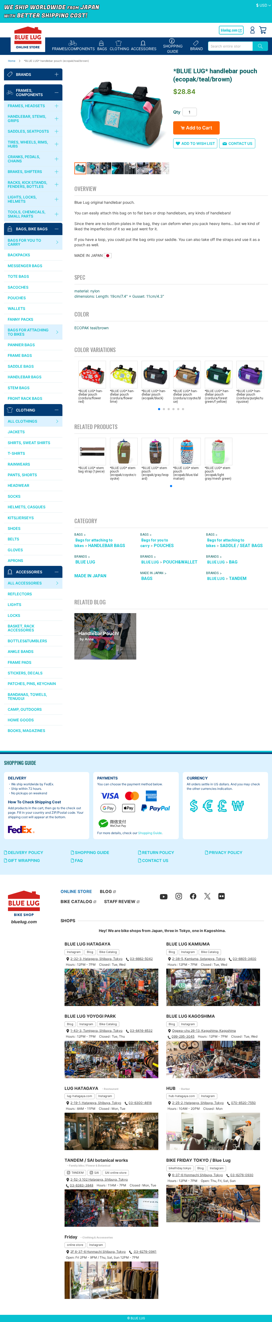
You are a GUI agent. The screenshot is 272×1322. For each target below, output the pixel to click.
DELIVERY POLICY (25, 852)
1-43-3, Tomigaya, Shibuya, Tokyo (96, 1031)
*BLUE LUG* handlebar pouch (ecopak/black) (154, 394)
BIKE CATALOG (76, 901)
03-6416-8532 (141, 1031)
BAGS (78, 534)
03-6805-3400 (244, 959)
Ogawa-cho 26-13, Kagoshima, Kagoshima (204, 1031)
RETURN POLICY (157, 852)
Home (11, 60)
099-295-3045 (183, 1036)
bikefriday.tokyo (180, 1168)
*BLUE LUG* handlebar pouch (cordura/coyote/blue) (187, 396)
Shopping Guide (150, 833)
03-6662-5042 (141, 959)
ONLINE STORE (76, 891)
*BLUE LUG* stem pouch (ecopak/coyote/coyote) (123, 473)
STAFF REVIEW (119, 901)
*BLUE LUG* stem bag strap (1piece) (91, 469)
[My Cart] (263, 30)
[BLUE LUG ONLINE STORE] (27, 37)
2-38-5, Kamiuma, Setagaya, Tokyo (198, 959)
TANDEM (237, 578)
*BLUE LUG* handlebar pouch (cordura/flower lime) (122, 396)
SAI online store (115, 1172)
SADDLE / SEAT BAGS (241, 545)
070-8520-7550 (243, 1103)
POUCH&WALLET (180, 562)
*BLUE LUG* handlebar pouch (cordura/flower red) (90, 396)
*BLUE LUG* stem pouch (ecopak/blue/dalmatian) (186, 473)
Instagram (74, 952)
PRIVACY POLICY (225, 852)
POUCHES (164, 545)
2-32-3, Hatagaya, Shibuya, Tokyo (96, 959)
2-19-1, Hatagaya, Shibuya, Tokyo (95, 1103)
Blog (90, 952)
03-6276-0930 (241, 1175)
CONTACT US (154, 860)
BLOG (106, 891)
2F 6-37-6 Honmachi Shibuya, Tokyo (98, 1252)
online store (75, 1245)
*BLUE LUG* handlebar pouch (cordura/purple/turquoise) (249, 396)
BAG (233, 562)
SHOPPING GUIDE (91, 852)
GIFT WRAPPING (23, 860)
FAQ (78, 860)
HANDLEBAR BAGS (106, 545)
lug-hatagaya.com (79, 1096)
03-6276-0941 (144, 1252)
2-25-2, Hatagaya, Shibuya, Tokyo (198, 1103)
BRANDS (80, 556)
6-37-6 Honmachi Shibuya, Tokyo (197, 1175)
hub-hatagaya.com (182, 1096)
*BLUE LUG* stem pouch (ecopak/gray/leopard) (155, 473)
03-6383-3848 (81, 1185)
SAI (96, 1172)
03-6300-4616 (140, 1103)
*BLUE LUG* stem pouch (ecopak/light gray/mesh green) (218, 473)
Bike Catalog (108, 952)
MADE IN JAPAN (90, 575)
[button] (263, 5)
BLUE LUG (85, 562)
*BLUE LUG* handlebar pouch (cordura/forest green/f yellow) (217, 396)
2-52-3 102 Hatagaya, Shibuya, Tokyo (99, 1179)
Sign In (252, 30)
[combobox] (230, 46)
